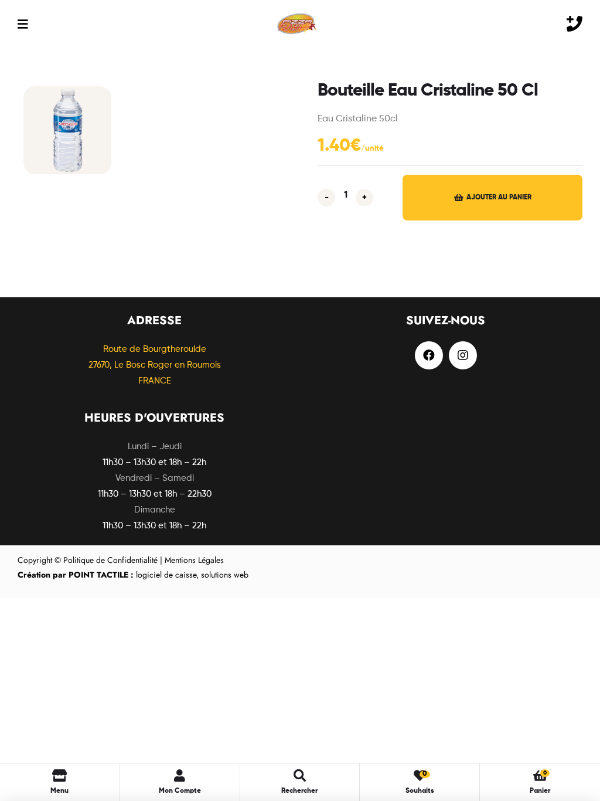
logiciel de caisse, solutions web (133, 575)
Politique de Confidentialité (110, 560)
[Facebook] (429, 355)
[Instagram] (463, 355)
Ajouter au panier (498, 197)
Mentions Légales (194, 560)
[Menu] (23, 24)
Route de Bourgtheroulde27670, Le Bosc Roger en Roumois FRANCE (154, 365)
